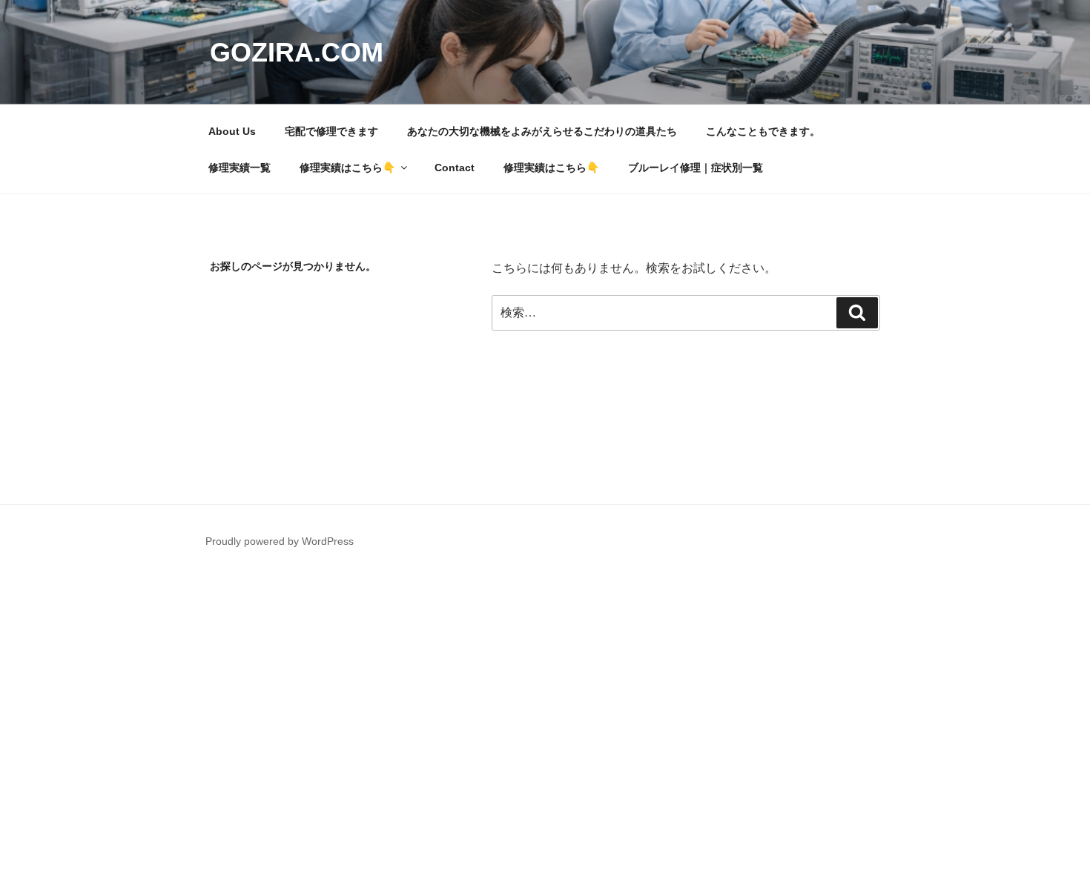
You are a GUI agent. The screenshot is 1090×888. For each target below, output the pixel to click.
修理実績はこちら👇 (347, 167)
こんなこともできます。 (763, 131)
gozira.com (296, 52)
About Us (232, 131)
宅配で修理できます (331, 131)
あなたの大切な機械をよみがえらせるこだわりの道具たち (542, 131)
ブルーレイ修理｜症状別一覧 (695, 167)
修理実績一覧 (239, 167)
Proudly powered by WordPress (279, 541)
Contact (455, 167)
